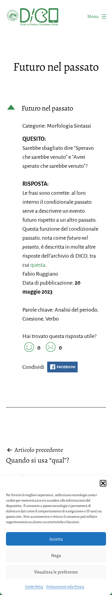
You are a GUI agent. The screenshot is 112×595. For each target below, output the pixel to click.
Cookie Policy (34, 586)
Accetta (56, 539)
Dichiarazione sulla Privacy (65, 586)
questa (37, 265)
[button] (103, 483)
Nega (56, 555)
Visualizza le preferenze (56, 572)
